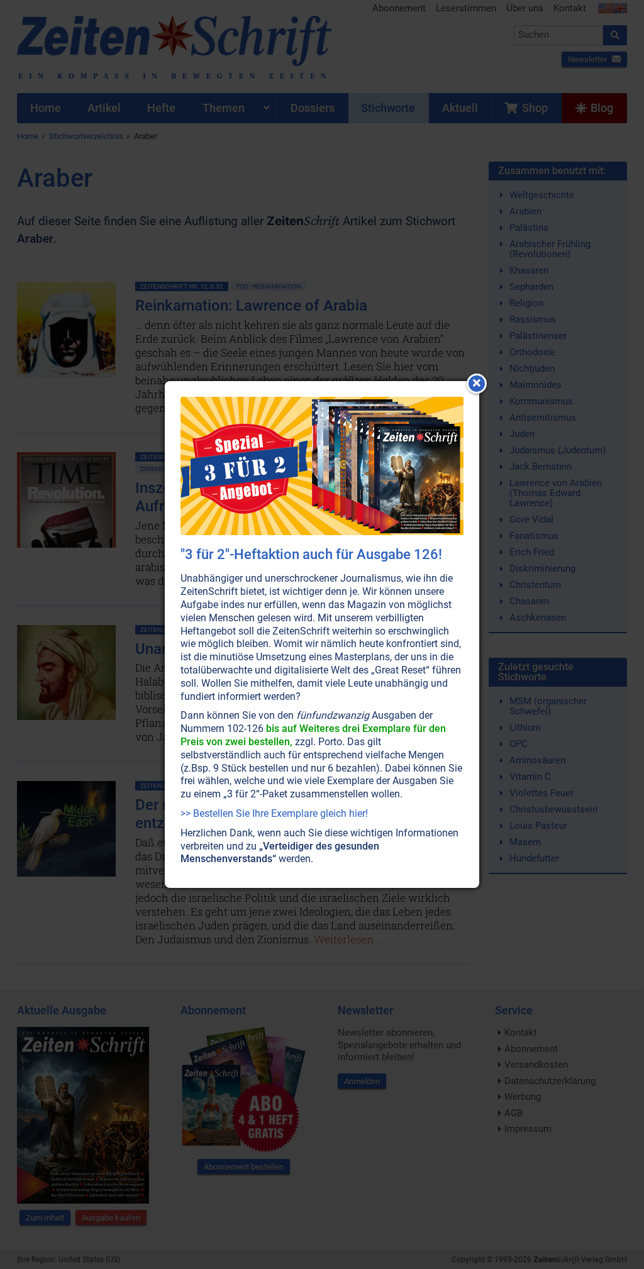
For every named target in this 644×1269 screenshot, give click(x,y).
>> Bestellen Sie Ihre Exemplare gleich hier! (274, 813)
